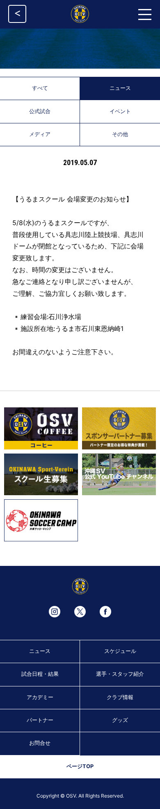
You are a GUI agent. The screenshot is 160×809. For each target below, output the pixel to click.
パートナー (40, 720)
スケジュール (120, 651)
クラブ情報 (120, 697)
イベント (120, 111)
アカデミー (40, 697)
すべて (40, 88)
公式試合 (39, 111)
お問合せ (39, 743)
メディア (39, 134)
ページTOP (80, 766)
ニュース (120, 88)
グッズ (120, 720)
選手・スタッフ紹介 (120, 674)
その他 (120, 134)
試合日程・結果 (40, 674)
